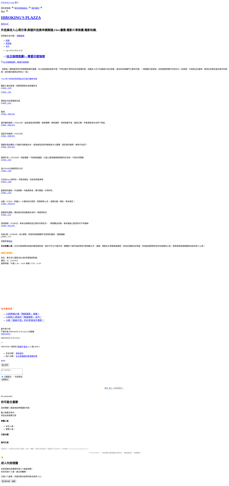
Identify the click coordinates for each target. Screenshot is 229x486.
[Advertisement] (114, 283)
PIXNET (96, 453)
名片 (8, 46)
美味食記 (19, 353)
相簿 (8, 41)
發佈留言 (5, 379)
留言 (25, 347)
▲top (3, 360)
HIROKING (6, 334)
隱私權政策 (128, 453)
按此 (10, 241)
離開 (13, 481)
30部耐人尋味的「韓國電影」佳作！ (24, 317)
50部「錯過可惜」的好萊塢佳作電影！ (25, 320)
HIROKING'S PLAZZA (21, 17)
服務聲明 (137, 453)
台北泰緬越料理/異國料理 (26, 356)
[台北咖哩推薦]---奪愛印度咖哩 (25, 56)
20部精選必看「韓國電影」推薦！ (23, 314)
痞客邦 (20, 347)
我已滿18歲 (6, 481)
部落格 (8, 43)
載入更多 (5, 365)
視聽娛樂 (20, 36)
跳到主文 (5, 24)
